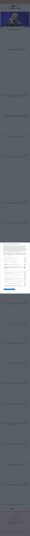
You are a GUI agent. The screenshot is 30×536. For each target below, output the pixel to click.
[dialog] (15, 268)
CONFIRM (9, 289)
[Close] (28, 244)
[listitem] (15, 257)
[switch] (25, 259)
